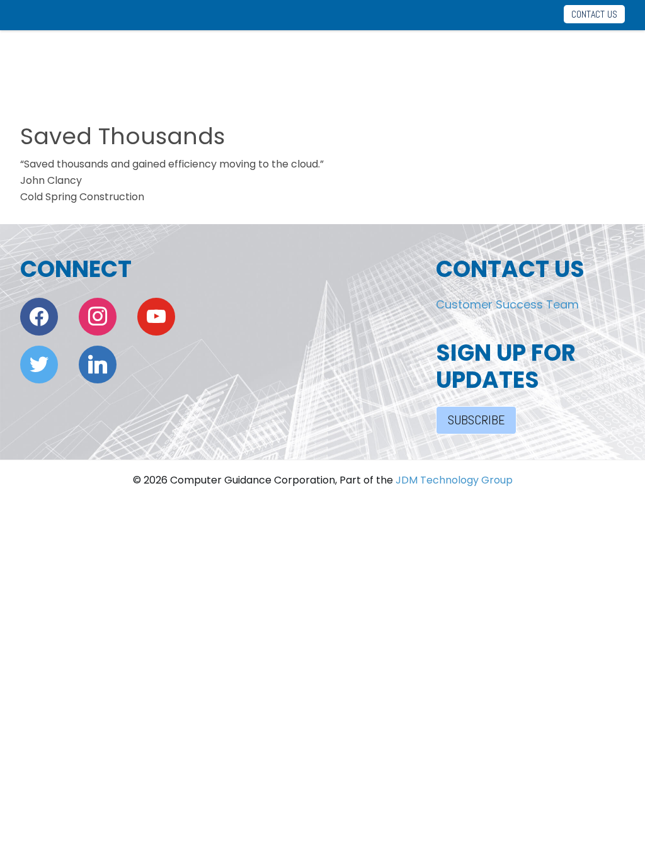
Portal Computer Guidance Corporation (70, 65)
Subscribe (476, 420)
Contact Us (594, 14)
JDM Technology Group (454, 480)
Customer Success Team (507, 304)
